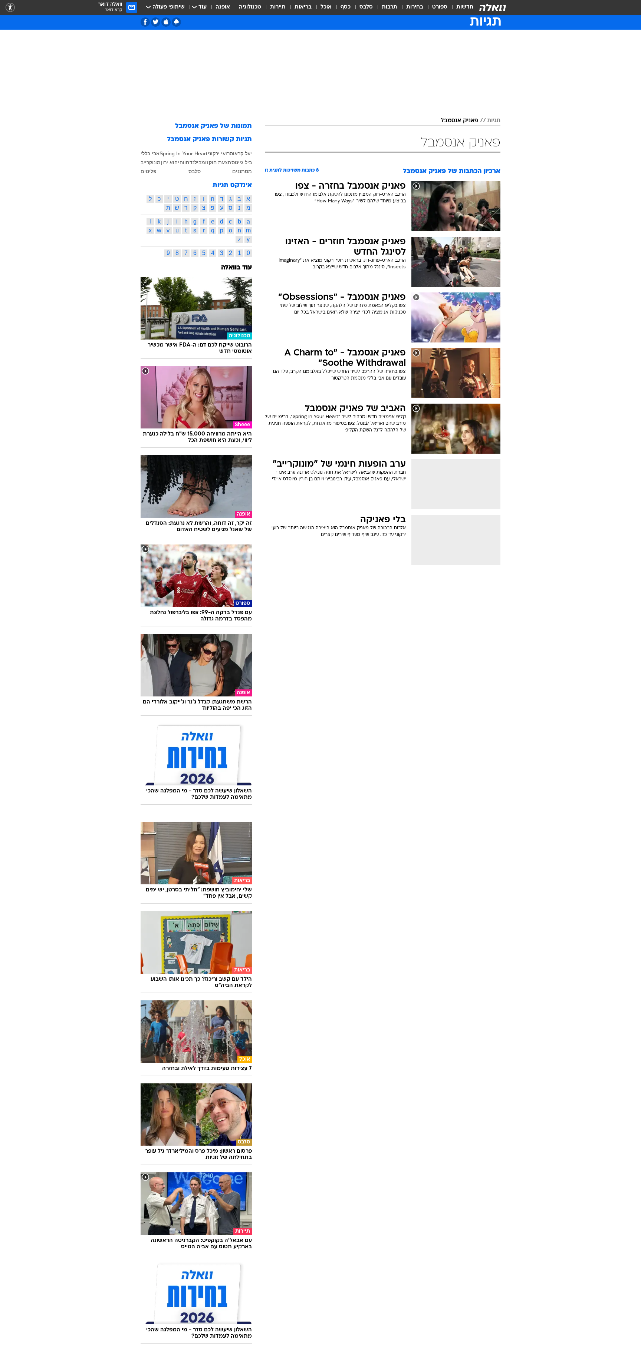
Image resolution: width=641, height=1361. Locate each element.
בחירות (414, 7)
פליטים (149, 171)
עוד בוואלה (236, 268)
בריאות (303, 7)
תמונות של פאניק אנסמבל (213, 126)
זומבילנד (199, 162)
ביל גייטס (241, 162)
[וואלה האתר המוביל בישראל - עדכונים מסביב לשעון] (492, 7)
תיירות (278, 7)
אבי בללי (150, 153)
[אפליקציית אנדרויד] (176, 22)
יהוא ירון (170, 162)
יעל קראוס (241, 153)
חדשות (464, 7)
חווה (184, 162)
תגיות (493, 121)
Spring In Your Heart (183, 153)
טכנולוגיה (250, 7)
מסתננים (242, 171)
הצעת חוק (220, 162)
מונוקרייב (151, 162)
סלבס (366, 7)
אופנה (223, 7)
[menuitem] (460, 7)
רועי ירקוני (219, 153)
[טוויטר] (155, 22)
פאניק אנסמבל (459, 121)
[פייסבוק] (145, 22)
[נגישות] (10, 7)
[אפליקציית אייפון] (166, 22)
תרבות (389, 7)
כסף (346, 7)
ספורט (439, 7)
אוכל (326, 7)
